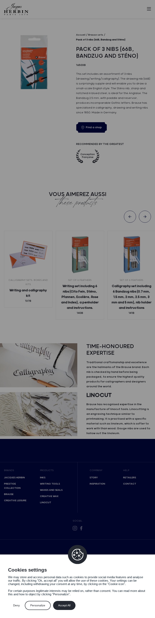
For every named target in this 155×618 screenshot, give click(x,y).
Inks (42, 477)
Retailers (129, 477)
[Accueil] (16, 9)
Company (96, 470)
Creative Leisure (15, 500)
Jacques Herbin (14, 477)
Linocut (45, 502)
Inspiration (97, 483)
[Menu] (149, 9)
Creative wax (49, 496)
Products (47, 470)
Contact (129, 483)
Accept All (64, 605)
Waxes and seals (51, 490)
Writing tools (50, 483)
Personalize (37, 605)
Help (126, 470)
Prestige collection (12, 486)
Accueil (80, 34)
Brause (9, 494)
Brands (9, 470)
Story (94, 477)
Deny (16, 605)
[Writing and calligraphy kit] (28, 255)
